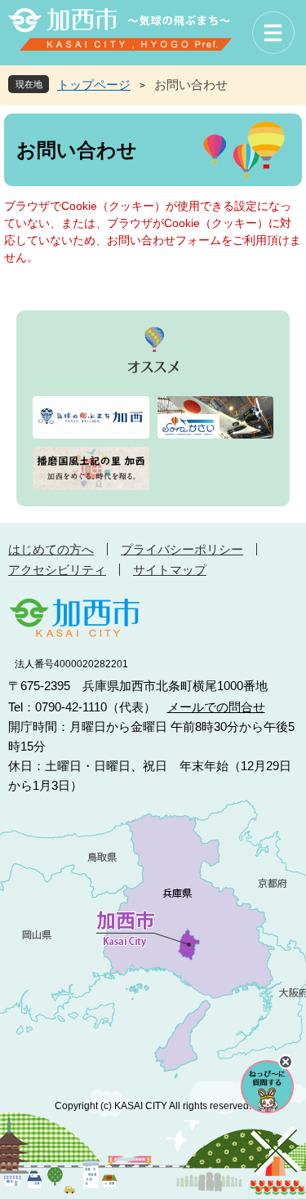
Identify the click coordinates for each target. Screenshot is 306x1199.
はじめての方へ (51, 549)
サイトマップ (169, 570)
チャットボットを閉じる (285, 1061)
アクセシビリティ (57, 570)
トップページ (94, 84)
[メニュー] (273, 32)
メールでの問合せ (216, 707)
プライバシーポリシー (182, 549)
